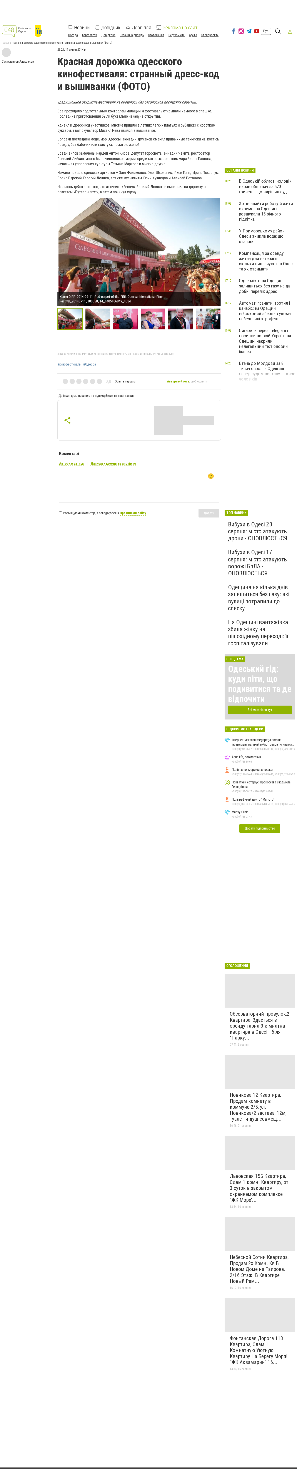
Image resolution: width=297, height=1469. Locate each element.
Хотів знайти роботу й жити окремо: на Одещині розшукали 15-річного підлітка (266, 211)
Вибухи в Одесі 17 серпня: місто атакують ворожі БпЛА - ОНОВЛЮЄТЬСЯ (257, 563)
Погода (73, 35)
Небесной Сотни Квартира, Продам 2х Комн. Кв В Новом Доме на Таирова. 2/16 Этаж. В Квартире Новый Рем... (259, 1269)
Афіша (193, 35)
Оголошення (156, 35)
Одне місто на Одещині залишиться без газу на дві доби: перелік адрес (265, 286)
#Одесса (89, 364)
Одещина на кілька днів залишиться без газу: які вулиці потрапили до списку (258, 598)
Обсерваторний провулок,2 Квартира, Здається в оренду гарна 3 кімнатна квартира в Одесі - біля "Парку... (259, 1026)
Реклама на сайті (181, 27)
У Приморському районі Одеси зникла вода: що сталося (262, 236)
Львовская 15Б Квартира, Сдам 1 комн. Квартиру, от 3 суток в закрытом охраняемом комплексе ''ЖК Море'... (259, 1188)
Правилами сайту (133, 513)
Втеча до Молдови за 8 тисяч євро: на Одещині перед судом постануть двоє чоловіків (267, 371)
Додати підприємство (260, 828)
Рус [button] (266, 31)
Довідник (110, 27)
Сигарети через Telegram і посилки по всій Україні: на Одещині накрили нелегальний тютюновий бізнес (265, 341)
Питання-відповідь (132, 35)
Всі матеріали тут (260, 710)
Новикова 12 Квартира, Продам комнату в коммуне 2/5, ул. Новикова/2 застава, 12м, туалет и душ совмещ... (258, 1107)
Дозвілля (141, 27)
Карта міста (89, 35)
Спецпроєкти (210, 35)
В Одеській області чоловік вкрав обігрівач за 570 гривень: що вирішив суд (265, 186)
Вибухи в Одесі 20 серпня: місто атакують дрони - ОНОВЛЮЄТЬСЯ (257, 531)
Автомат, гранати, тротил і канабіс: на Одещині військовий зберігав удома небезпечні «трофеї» (265, 310)
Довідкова (108, 35)
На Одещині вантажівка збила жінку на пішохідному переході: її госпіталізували (258, 633)
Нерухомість (177, 35)
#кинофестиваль (69, 364)
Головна (6, 42)
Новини (82, 27)
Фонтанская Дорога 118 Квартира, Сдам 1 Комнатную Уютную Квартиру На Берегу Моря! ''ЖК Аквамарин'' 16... (258, 1350)
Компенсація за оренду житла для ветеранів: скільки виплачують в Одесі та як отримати (266, 261)
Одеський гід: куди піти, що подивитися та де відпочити (260, 684)
